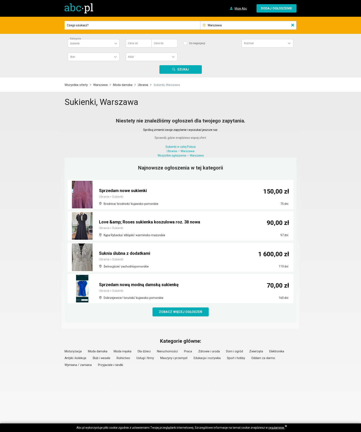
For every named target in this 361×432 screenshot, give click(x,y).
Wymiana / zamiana (78, 365)
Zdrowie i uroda (209, 351)
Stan (72, 56)
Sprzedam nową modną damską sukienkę (139, 284)
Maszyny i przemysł (173, 358)
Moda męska (122, 351)
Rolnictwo (123, 358)
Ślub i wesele (101, 358)
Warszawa (100, 85)
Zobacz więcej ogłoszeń (180, 312)
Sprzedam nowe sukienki (123, 190)
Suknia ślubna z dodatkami (124, 253)
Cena (133, 43)
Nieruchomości (167, 351)
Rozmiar (249, 43)
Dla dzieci (144, 351)
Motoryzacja (73, 351)
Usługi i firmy (145, 358)
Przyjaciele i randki (110, 365)
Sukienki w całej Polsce (180, 146)
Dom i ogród (234, 351)
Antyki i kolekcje (75, 358)
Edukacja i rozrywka (207, 358)
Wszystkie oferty (76, 85)
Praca (188, 351)
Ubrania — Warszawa (180, 151)
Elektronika (276, 351)
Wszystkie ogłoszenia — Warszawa (181, 155)
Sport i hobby (236, 358)
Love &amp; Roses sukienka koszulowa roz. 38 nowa (149, 221)
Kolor (131, 56)
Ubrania (143, 85)
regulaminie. (276, 427)
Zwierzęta (256, 351)
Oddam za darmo (263, 358)
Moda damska (122, 85)
